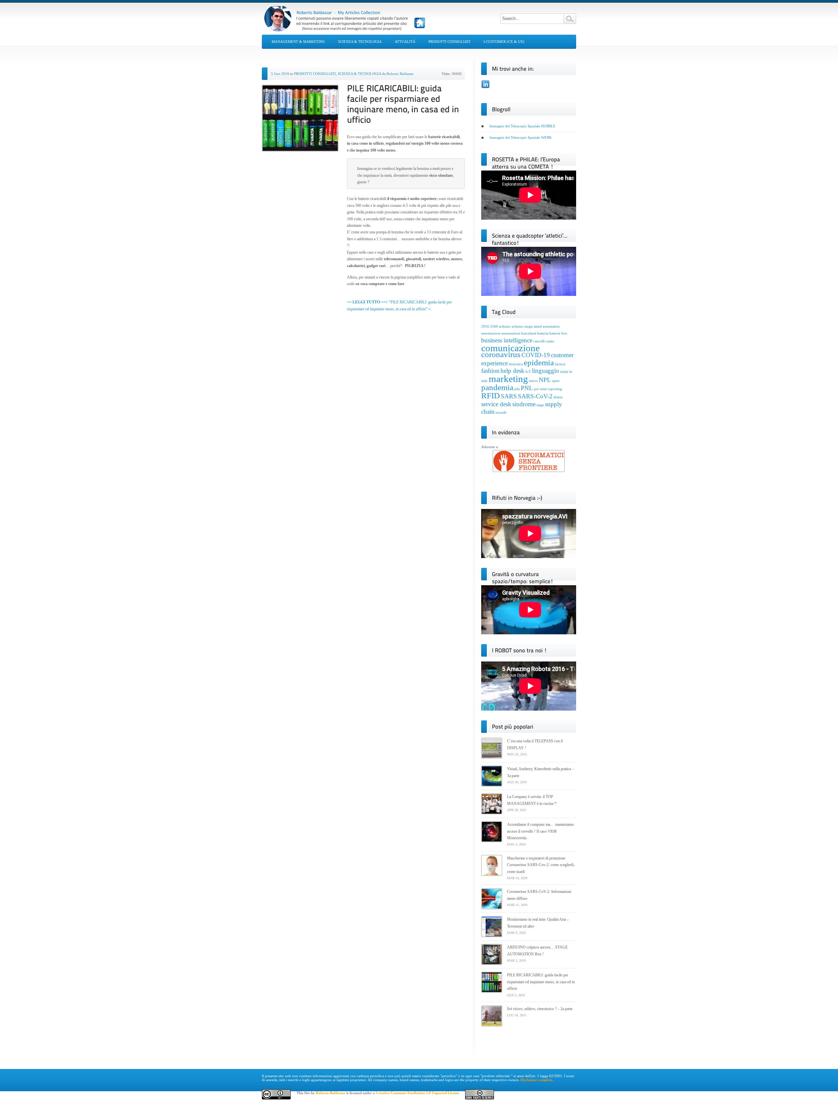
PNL (527, 388)
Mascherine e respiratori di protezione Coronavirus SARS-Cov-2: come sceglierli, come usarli (540, 865)
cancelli (539, 341)
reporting (555, 389)
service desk (496, 404)
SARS (509, 396)
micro (533, 381)
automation (551, 326)
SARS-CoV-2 (535, 396)
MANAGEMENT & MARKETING (298, 42)
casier (550, 341)
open (555, 381)
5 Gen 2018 (280, 74)
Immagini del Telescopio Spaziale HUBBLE (522, 126)
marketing (508, 378)
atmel (538, 326)
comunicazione (510, 348)
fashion (490, 370)
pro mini (540, 389)
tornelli (501, 412)
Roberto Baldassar (400, 74)
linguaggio (545, 370)
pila (517, 389)
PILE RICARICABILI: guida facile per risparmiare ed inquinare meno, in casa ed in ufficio (541, 982)
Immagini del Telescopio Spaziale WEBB (520, 137)
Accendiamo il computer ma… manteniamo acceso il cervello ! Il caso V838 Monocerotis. (540, 831)
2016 (485, 326)
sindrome (524, 404)
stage (540, 405)
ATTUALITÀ (405, 42)
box (564, 333)
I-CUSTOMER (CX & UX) (503, 42)
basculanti (528, 333)
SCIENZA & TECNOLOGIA (360, 42)
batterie (554, 333)
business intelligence (506, 340)
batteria (542, 333)
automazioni (510, 333)
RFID (490, 395)
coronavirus (500, 354)
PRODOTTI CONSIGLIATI (449, 42)
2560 (494, 326)
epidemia (539, 362)
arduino (505, 326)
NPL (545, 379)
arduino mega (522, 326)
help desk (512, 370)
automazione (491, 333)
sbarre (558, 397)
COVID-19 (535, 355)
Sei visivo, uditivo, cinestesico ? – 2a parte (540, 1008)
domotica (516, 364)
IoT (528, 371)
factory (560, 364)
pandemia (497, 387)
